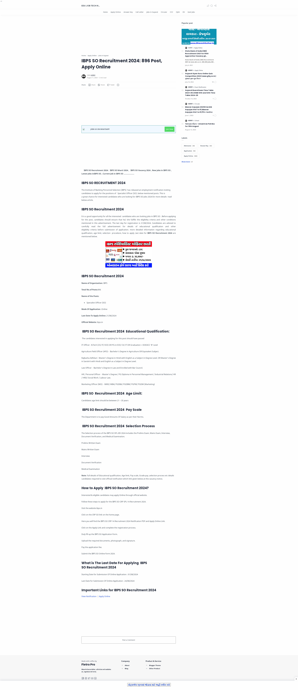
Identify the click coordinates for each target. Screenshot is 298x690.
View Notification (89, 596)
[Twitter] (89, 678)
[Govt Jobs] (191, 12)
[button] (208, 6)
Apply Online (105, 596)
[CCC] (171, 12)
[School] (197, 121)
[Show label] (187, 161)
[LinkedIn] (95, 678)
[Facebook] (82, 678)
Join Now (169, 129)
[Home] (105, 12)
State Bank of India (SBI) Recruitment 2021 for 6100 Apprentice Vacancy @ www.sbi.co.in (196, 53)
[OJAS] (178, 12)
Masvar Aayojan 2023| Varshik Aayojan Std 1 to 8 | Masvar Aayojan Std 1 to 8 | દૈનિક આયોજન (199, 109)
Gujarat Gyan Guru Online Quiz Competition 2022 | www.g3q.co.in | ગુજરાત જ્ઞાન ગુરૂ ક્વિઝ (200, 76)
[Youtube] (92, 678)
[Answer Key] (128, 12)
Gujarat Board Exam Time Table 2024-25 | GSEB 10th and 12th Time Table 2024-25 (200, 92)
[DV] (184, 12)
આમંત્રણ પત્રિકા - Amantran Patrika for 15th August (200, 125)
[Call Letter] (140, 12)
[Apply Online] (116, 12)
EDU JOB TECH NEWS (90, 5)
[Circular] (164, 12)
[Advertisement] (128, 38)
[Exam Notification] (200, 87)
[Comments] (214, 82)
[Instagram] (86, 678)
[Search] (211, 6)
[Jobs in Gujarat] (152, 12)
